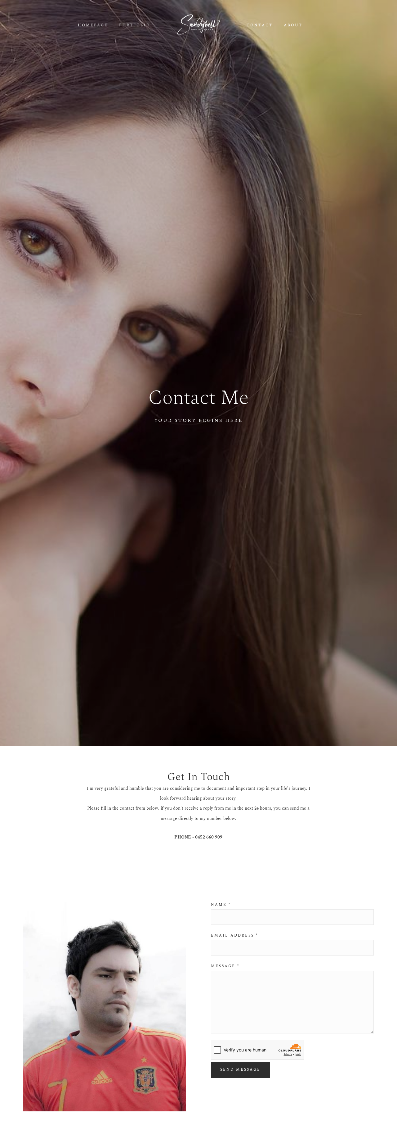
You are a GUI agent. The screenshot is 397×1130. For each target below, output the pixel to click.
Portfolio (134, 25)
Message (225, 966)
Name (221, 905)
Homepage (93, 25)
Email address (234, 935)
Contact (260, 25)
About (293, 25)
